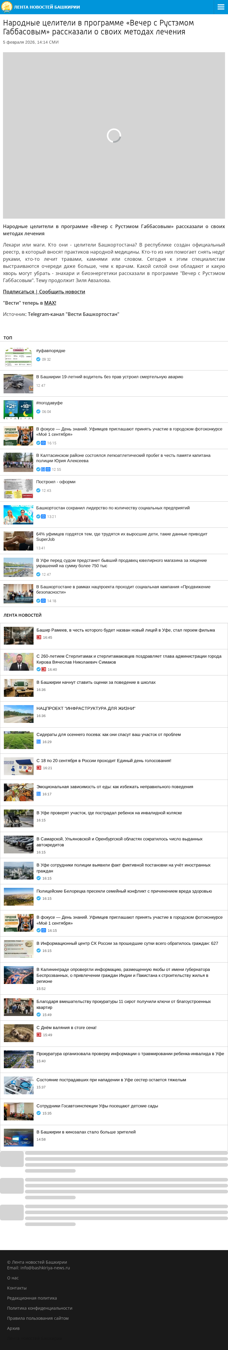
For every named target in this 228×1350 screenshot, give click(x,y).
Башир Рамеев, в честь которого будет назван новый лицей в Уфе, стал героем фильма (126, 630)
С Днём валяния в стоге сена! (66, 1027)
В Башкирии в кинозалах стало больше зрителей (86, 1132)
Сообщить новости (44, 291)
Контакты (17, 1288)
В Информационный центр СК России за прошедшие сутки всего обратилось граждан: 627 (127, 943)
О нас (13, 1278)
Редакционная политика (32, 1298)
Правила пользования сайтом (38, 1318)
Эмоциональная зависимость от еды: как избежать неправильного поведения (115, 786)
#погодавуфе (49, 402)
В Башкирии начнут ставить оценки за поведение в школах (96, 682)
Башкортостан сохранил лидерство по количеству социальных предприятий (113, 507)
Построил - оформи (55, 481)
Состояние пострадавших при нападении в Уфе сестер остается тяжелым (111, 1079)
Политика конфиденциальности (39, 1308)
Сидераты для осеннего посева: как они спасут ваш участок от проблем (109, 734)
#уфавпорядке (50, 350)
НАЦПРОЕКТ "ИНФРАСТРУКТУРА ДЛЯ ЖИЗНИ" (86, 708)
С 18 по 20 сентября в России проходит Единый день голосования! (104, 760)
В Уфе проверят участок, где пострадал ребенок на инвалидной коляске (109, 812)
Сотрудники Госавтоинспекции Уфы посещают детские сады (97, 1105)
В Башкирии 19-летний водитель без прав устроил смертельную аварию (109, 376)
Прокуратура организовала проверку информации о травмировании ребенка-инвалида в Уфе (130, 1053)
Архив (13, 1328)
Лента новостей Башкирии (34, 1338)
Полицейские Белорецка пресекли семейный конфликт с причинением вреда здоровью (124, 891)
